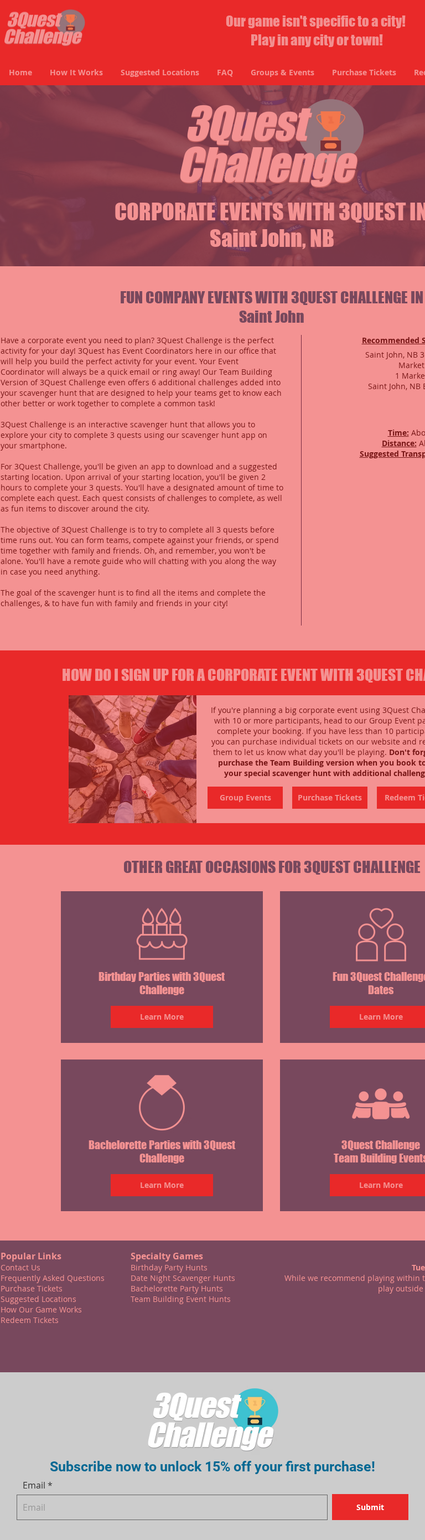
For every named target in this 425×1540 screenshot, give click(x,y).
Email (34, 1485)
